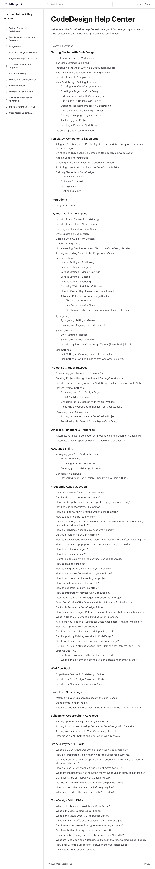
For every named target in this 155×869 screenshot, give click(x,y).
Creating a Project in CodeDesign (80, 91)
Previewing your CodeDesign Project (82, 110)
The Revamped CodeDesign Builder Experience (83, 72)
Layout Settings (65, 258)
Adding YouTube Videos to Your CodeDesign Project (86, 731)
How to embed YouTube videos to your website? (84, 573)
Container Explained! (73, 176)
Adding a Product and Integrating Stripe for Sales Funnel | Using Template (98, 707)
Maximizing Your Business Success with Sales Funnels (86, 697)
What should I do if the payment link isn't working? (85, 792)
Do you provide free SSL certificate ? (77, 534)
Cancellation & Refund (68, 473)
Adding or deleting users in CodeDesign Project (88, 416)
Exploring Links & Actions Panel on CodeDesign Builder (87, 167)
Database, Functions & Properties (73, 429)
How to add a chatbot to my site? (75, 516)
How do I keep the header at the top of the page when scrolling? (93, 502)
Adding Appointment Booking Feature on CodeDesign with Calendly (95, 726)
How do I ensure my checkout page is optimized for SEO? (89, 767)
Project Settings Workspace (69, 367)
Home (138, 4)
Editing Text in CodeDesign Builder (81, 100)
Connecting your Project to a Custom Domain (82, 373)
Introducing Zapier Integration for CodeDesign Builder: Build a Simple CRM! (99, 383)
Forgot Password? (71, 458)
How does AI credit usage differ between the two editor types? (92, 844)
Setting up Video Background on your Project (82, 721)
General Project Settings (70, 387)
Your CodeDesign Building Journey (76, 82)
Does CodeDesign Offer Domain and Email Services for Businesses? (95, 602)
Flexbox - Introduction (78, 300)
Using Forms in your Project (72, 702)
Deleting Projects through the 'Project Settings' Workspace (89, 378)
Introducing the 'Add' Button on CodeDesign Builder (85, 67)
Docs (147, 4)
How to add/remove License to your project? (82, 578)
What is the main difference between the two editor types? (89, 820)
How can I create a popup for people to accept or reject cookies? (94, 544)
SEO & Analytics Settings (75, 396)
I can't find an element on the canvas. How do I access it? (89, 558)
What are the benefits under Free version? (80, 492)
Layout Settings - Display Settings (80, 271)
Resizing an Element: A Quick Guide (76, 229)
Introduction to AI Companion (73, 77)
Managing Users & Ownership (72, 412)
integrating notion (66, 205)
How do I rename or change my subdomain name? (85, 529)
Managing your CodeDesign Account (77, 454)
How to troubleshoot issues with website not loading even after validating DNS (101, 539)
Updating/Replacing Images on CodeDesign (86, 105)
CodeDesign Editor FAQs (67, 800)
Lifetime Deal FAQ (66, 650)
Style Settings (64, 330)
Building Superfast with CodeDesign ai (83, 96)
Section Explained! (71, 190)
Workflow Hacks (61, 668)
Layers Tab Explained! (68, 243)
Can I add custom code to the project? (78, 497)
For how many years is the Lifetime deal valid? (87, 654)
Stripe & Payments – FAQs (67, 744)
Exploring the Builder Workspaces (75, 58)
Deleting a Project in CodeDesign (80, 125)
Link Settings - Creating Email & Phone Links (86, 354)
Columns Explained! (72, 181)
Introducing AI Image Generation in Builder (80, 683)
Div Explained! (69, 186)
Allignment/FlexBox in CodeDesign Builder (85, 296)
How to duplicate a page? (71, 554)
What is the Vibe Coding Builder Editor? (78, 810)
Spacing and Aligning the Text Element (83, 325)
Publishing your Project (74, 120)
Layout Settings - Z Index (75, 276)
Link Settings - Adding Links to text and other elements (92, 358)
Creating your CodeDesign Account (81, 86)
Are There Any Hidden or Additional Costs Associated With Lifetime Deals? (99, 621)
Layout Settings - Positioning (77, 262)
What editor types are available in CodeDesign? (83, 806)
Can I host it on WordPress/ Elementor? (78, 506)
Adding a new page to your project (81, 115)
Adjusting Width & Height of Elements (82, 286)
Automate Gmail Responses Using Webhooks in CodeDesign (90, 440)
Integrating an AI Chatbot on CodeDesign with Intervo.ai (88, 735)
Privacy (146, 864)
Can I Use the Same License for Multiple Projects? (84, 631)
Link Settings (63, 349)
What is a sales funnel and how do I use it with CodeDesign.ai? (92, 749)
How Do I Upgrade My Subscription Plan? (80, 626)
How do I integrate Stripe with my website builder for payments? (93, 754)
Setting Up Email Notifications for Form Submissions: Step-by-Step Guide (98, 645)
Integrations (59, 199)
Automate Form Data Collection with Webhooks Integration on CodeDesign (99, 435)
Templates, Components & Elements (75, 138)
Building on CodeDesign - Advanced (74, 715)
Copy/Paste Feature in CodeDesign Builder (80, 674)
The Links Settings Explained (72, 62)
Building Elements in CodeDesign (75, 172)
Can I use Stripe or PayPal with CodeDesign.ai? (83, 777)
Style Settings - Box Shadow (77, 339)
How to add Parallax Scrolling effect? (77, 587)
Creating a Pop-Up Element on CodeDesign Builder (85, 162)
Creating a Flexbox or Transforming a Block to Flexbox (97, 309)
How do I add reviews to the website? (77, 583)
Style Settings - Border (74, 334)
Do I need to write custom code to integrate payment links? (90, 782)
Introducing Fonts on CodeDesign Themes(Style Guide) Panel (96, 344)
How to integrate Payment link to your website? (83, 568)
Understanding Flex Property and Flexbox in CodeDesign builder (93, 248)
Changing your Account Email (78, 463)
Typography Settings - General (78, 320)
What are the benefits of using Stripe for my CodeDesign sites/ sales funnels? (100, 772)
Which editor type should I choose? (76, 849)
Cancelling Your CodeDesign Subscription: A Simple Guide (94, 477)
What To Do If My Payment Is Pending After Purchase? (87, 616)
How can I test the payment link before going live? (85, 787)
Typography (63, 316)
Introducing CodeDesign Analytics (75, 130)
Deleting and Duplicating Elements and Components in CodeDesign (94, 152)
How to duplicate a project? (72, 549)
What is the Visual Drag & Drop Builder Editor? (82, 815)
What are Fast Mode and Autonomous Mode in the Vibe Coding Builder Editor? (101, 839)
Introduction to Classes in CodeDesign (78, 219)
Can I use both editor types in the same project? (83, 830)
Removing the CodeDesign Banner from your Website (91, 406)
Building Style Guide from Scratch (75, 238)
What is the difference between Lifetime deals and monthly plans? (99, 659)
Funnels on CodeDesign (66, 692)
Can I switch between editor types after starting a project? (89, 825)
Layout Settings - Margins (76, 267)
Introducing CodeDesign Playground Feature (81, 679)
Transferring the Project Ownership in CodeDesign (89, 421)
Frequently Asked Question (69, 486)
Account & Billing (62, 448)
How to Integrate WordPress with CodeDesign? (83, 592)
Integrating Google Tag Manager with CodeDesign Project (89, 597)
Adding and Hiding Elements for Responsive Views (85, 253)
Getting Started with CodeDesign (73, 52)
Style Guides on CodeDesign (72, 233)
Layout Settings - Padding (76, 281)
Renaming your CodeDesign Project (81, 392)
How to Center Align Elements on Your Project (87, 291)
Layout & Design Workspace (69, 213)
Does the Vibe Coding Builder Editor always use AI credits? (90, 835)
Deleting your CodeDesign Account (81, 468)
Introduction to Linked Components (76, 224)
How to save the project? (70, 563)
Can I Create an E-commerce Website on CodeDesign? (87, 641)
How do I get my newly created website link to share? (87, 511)
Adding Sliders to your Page (72, 157)
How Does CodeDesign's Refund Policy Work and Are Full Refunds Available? (100, 612)
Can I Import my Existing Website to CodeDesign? (84, 636)
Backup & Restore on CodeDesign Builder (79, 607)
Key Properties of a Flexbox (82, 305)
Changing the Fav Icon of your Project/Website (88, 401)
